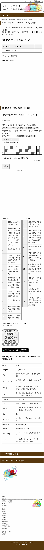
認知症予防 (5, 528)
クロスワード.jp (11, 5)
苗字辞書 (4, 523)
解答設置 (4, 515)
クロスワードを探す (7, 500)
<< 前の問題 (6, 120)
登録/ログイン (39, 1)
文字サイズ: (6, 136)
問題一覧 (4, 498)
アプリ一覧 (5, 505)
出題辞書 (4, 519)
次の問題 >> (38, 160)
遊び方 (3, 534)
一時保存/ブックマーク (10, 139)
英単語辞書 (5, 521)
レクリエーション (6, 531)
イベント (4, 508)
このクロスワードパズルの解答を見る (15, 158)
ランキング (5, 511)
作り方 (3, 503)
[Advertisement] (22, 84)
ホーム (3, 496)
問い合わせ (5, 517)
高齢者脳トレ (5, 533)
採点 (5, 166)
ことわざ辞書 (5, 525)
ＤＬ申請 (4, 513)
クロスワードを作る (7, 502)
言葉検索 (4, 509)
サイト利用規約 (6, 526)
